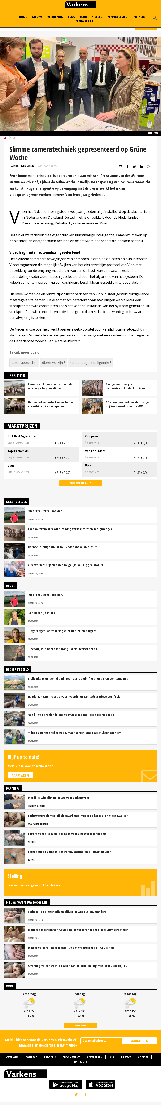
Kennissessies (117, 16)
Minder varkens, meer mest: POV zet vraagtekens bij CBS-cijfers (71, 947)
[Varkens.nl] (80, 1074)
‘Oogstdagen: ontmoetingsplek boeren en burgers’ (62, 631)
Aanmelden (20, 775)
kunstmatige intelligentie (89, 362)
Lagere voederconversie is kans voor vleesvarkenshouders (67, 833)
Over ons (12, 1057)
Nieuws (37, 16)
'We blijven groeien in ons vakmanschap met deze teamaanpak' (71, 714)
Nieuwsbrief (84, 21)
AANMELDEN (139, 1041)
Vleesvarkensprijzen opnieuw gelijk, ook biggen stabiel (65, 565)
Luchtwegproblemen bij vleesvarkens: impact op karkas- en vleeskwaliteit (78, 815)
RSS (111, 1057)
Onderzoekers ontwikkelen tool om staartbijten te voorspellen (51, 404)
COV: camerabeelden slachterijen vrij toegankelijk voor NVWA (128, 404)
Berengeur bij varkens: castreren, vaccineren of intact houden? (70, 852)
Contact (31, 1057)
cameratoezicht (23, 362)
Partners (138, 16)
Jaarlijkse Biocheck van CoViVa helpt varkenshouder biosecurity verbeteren (78, 929)
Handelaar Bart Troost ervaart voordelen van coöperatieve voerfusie (74, 696)
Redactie (50, 1057)
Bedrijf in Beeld (91, 16)
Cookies (143, 1057)
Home (23, 16)
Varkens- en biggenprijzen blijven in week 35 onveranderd (67, 911)
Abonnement (71, 1057)
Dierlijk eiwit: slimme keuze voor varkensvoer (58, 797)
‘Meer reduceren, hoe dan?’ (46, 511)
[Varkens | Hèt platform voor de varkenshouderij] (80, 5)
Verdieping (55, 16)
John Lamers (27, 165)
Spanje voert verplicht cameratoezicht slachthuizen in (127, 386)
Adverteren (94, 1057)
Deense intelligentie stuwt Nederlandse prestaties (62, 547)
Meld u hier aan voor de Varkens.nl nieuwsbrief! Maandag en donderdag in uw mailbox (41, 1042)
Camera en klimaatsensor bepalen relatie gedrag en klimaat (51, 386)
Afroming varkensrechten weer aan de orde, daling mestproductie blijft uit (79, 966)
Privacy (126, 1057)
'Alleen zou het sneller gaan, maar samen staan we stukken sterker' (74, 732)
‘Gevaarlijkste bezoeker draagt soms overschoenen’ (63, 649)
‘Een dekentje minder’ (42, 613)
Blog (71, 16)
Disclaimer (80, 1062)
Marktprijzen (22, 425)
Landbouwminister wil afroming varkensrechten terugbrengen (70, 529)
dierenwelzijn (52, 362)
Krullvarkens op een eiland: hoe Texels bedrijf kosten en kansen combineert (79, 678)
